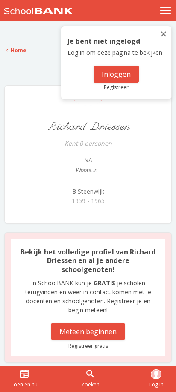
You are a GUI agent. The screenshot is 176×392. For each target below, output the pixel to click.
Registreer (116, 87)
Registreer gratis (88, 346)
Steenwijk (88, 191)
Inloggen (116, 74)
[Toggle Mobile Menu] (165, 10)
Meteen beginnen (88, 331)
